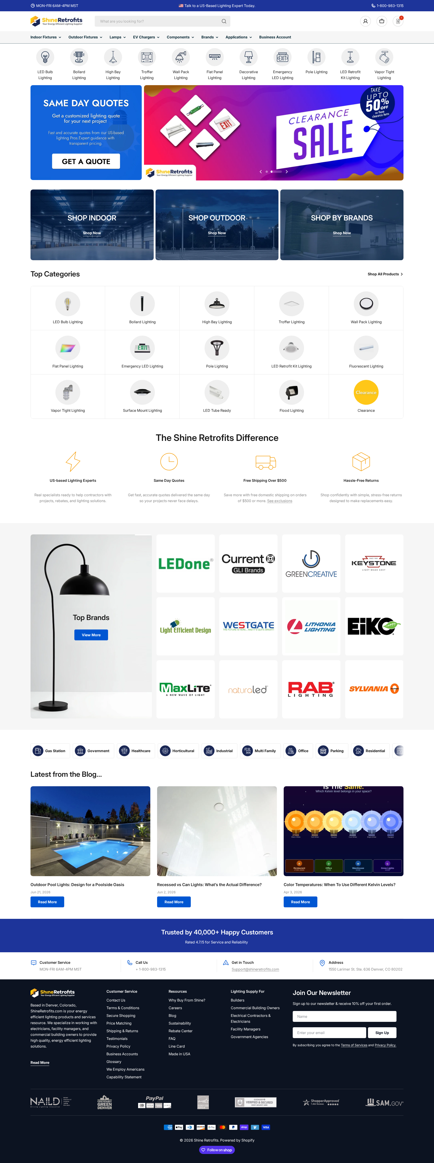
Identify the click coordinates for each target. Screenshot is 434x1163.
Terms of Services (354, 1045)
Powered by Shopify (237, 1140)
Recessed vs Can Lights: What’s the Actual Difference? (209, 884)
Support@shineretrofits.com (255, 969)
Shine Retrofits (206, 1140)
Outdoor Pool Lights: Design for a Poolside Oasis (77, 884)
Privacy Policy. (385, 1045)
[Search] (224, 21)
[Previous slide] (261, 171)
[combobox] (162, 21)
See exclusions (279, 500)
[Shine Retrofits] (185, 563)
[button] (267, 172)
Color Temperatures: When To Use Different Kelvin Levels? (340, 884)
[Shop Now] (274, 133)
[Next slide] (286, 171)
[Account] (365, 21)
